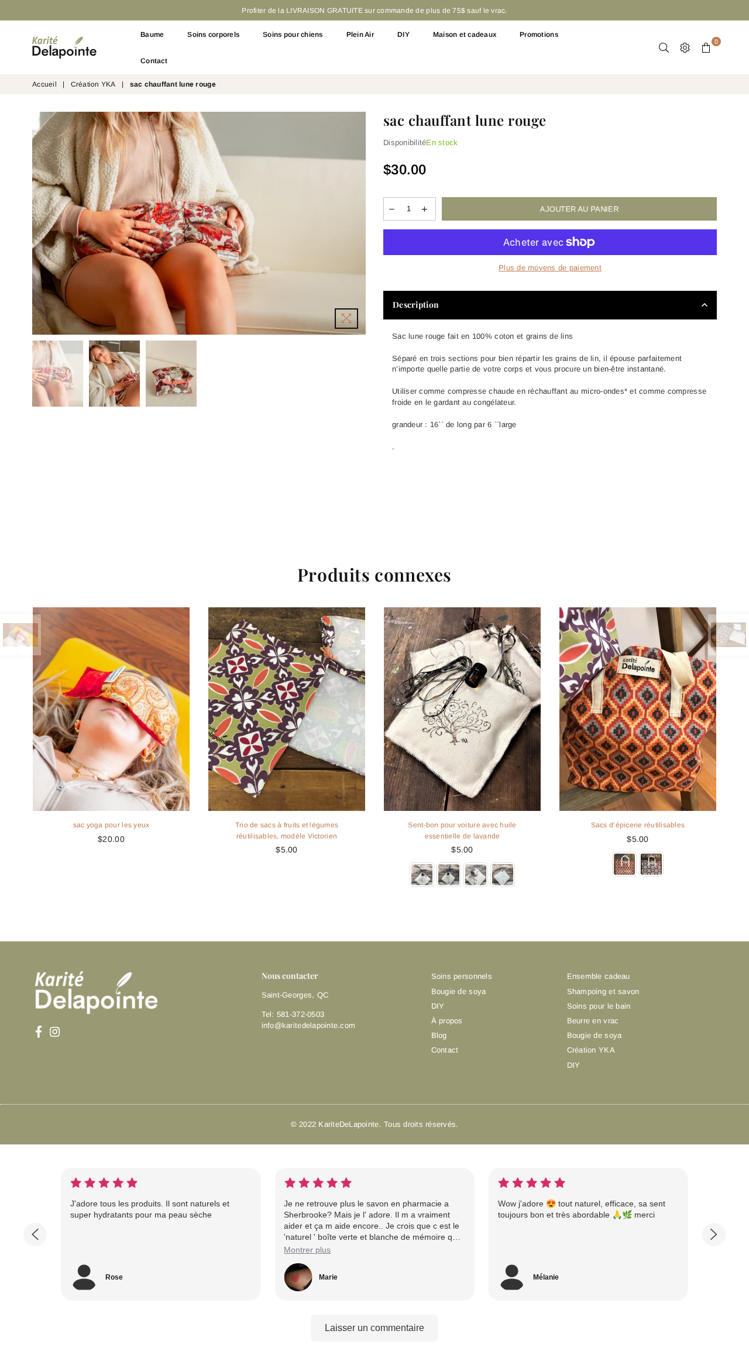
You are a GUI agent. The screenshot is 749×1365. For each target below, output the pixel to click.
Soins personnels (461, 976)
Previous (42, 223)
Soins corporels (213, 34)
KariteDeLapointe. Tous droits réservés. (388, 1124)
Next (355, 223)
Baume (152, 34)
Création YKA (93, 84)
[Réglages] (685, 47)
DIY (403, 34)
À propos (447, 1020)
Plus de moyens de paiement (550, 267)
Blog (439, 1035)
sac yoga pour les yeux (111, 825)
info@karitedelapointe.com (309, 1025)
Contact (153, 61)
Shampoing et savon (603, 991)
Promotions (539, 34)
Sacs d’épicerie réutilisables (638, 825)
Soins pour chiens (292, 34)
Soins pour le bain (599, 1006)
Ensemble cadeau (598, 976)
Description (416, 304)
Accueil (44, 84)
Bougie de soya (458, 991)
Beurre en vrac (593, 1020)
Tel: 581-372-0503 (293, 1014)
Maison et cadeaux (464, 34)
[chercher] (664, 47)
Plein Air (360, 34)
